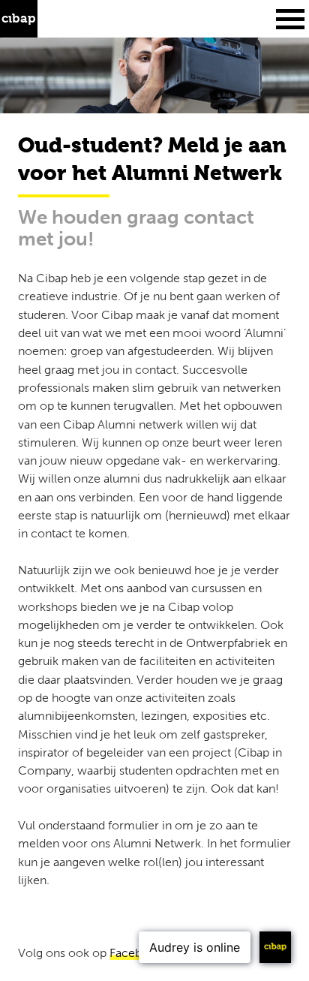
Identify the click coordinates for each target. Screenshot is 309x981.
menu (290, 19)
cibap (19, 19)
